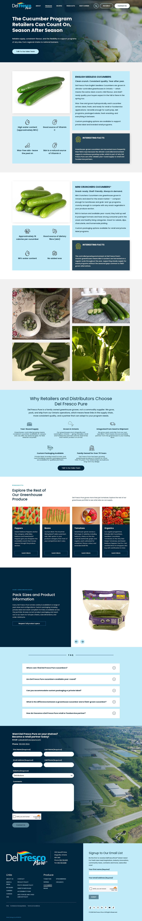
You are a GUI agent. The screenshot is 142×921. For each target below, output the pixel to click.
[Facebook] (90, 907)
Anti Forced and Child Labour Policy (25, 896)
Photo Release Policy (25, 885)
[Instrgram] (98, 907)
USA (7, 897)
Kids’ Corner (84, 6)
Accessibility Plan (24, 891)
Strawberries (61, 879)
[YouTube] (109, 907)
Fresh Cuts (70, 6)
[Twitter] (94, 907)
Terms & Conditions (34, 906)
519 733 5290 (61, 863)
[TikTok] (113, 907)
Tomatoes (47, 879)
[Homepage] (22, 5)
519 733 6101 (63, 860)
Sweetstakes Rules (24, 888)
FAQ (7, 906)
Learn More (26, 553)
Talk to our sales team (25, 51)
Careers (9, 891)
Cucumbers (48, 885)
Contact (20, 879)
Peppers (46, 882)
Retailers (106, 6)
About (38, 6)
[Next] (82, 642)
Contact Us (122, 6)
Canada (9, 894)
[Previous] (76, 642)
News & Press (8, 883)
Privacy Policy (22, 882)
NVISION (18, 917)
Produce (48, 6)
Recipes (59, 6)
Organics (59, 882)
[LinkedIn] (101, 907)
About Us (9, 879)
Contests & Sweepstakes (18, 906)
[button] (96, 5)
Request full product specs (29, 623)
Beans (46, 888)
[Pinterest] (105, 907)
